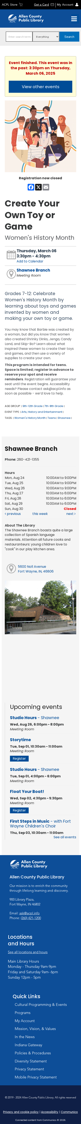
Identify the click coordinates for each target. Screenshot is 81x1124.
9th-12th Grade (33, 406)
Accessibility (49, 1112)
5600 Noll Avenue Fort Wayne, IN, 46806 (36, 569)
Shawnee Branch (33, 270)
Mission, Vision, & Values (35, 1028)
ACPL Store (9, 4)
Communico (69, 1112)
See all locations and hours (28, 952)
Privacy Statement (29, 1069)
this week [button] (40, 513)
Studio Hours (34, 718)
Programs (23, 1012)
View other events (40, 87)
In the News (25, 1037)
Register (19, 758)
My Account (65, 4)
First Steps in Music (40, 824)
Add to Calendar (30, 261)
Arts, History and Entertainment (41, 412)
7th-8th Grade (53, 406)
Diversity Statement (31, 1061)
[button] (74, 19)
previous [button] (13, 513)
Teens (52, 418)
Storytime (20, 740)
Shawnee (64, 418)
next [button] (70, 513)
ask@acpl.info (29, 913)
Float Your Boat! (27, 791)
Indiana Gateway (28, 1045)
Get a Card (41, 4)
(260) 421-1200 (31, 918)
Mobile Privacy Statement (36, 1077)
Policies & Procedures (33, 1053)
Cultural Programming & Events (41, 1004)
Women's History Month (30, 418)
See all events (65, 837)
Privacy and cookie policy (21, 1112)
